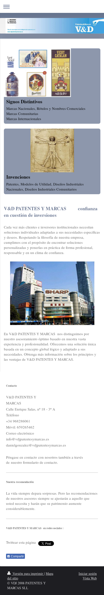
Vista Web (90, 578)
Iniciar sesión (88, 573)
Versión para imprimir (28, 573)
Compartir (17, 556)
